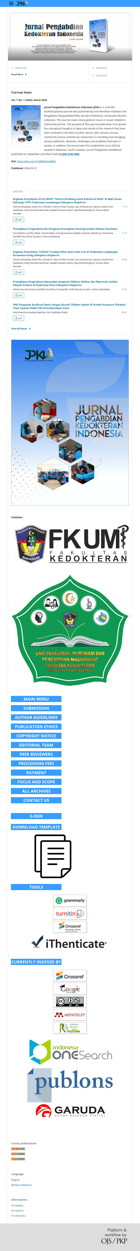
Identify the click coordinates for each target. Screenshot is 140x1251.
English (15, 1179)
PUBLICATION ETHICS (36, 726)
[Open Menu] (11, 3)
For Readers (17, 1205)
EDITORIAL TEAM (36, 745)
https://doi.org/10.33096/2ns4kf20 (36, 161)
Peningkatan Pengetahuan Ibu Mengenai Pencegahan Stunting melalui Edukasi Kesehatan (65, 228)
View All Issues (19, 328)
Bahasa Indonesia (21, 1185)
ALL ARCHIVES (36, 791)
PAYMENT (36, 772)
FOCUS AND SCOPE (36, 782)
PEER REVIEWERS (36, 754)
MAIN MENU (36, 699)
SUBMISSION (36, 708)
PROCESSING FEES (36, 763)
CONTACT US (36, 800)
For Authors (17, 1210)
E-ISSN (36, 816)
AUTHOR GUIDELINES (36, 717)
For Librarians (18, 1215)
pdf (20, 219)
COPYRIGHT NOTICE (36, 736)
